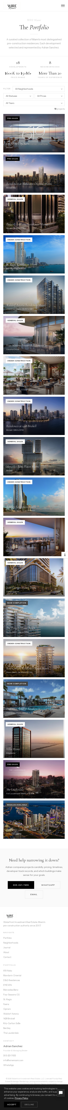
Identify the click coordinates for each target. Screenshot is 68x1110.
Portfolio (7, 938)
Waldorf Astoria (11, 1014)
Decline (29, 1104)
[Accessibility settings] (64, 555)
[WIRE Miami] (34, 915)
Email (33, 894)
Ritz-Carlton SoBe (11, 1023)
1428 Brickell (9, 1018)
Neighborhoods (10, 943)
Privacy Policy (21, 1098)
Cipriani (7, 1009)
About (6, 952)
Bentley (7, 1028)
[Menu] (63, 5)
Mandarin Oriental (12, 975)
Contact (7, 957)
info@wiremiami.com (13, 1060)
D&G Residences (11, 980)
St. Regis (7, 999)
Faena (6, 1004)
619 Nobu (7, 970)
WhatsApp (48, 885)
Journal (6, 947)
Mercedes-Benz (10, 990)
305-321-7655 (21, 885)
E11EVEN (7, 985)
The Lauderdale (10, 1033)
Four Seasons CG (11, 994)
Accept (12, 1104)
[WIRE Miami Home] (12, 6)
